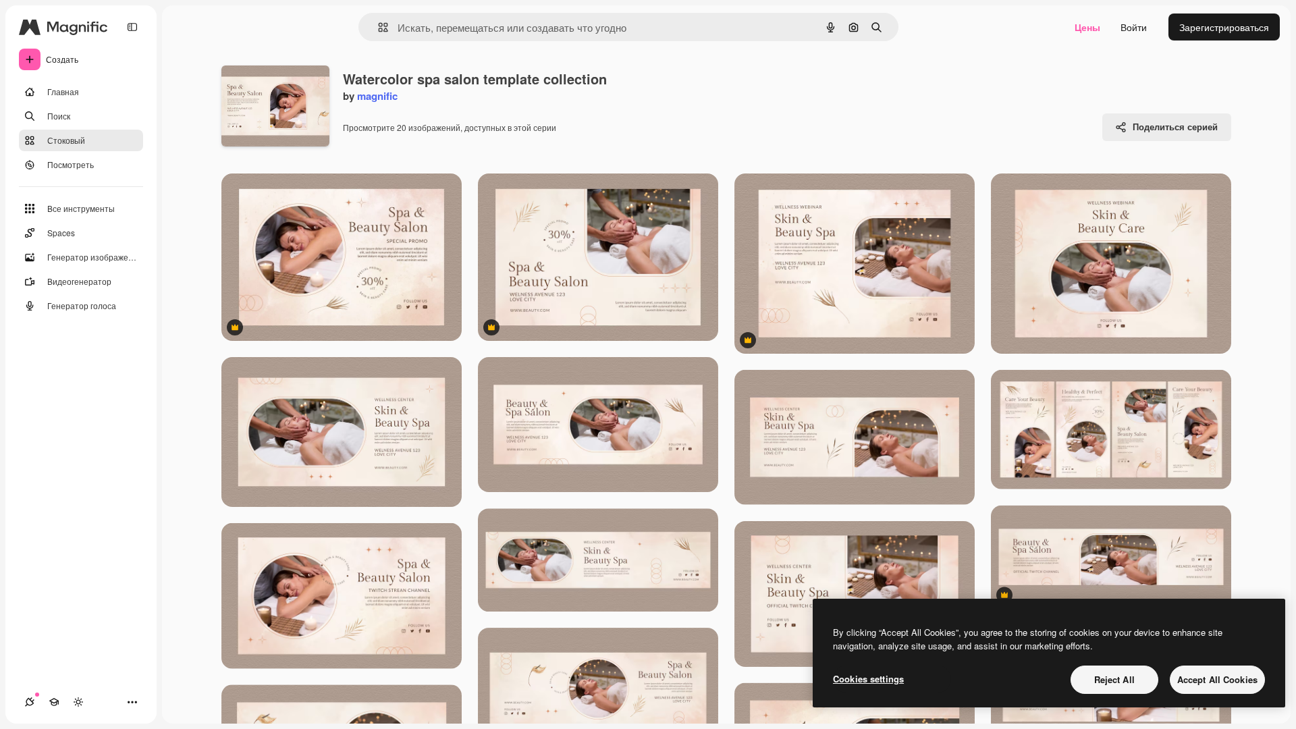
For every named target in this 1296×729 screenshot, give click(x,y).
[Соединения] (29, 702)
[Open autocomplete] (377, 27)
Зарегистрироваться (1224, 27)
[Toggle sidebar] (132, 27)
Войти (1133, 27)
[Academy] (54, 702)
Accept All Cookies (1217, 679)
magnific (377, 95)
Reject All (1114, 679)
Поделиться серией (1175, 126)
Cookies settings (868, 678)
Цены (1087, 27)
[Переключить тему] (78, 702)
